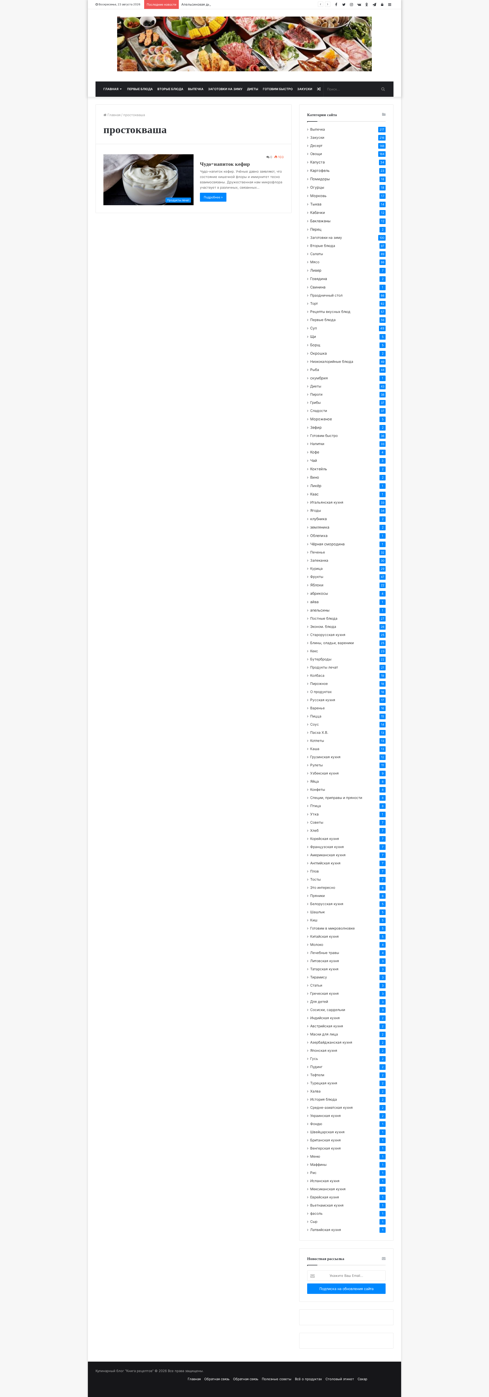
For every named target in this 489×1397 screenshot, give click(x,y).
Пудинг (316, 1067)
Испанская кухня (324, 1181)
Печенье (317, 552)
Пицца (315, 716)
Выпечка (195, 89)
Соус (314, 724)
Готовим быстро (278, 89)
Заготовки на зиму (225, 89)
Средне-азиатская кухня (331, 1107)
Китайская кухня (324, 936)
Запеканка (319, 560)
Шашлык (317, 912)
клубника (318, 519)
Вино (314, 477)
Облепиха (319, 535)
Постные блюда (323, 618)
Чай (313, 460)
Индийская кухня (325, 1018)
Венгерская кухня (325, 1148)
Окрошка (318, 353)
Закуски (304, 89)
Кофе (314, 452)
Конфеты (317, 789)
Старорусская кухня (327, 635)
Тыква (315, 204)
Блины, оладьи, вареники (332, 643)
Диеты (252, 89)
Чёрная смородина (327, 544)
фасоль (316, 1213)
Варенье (317, 708)
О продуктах (321, 692)
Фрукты (316, 577)
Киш (313, 920)
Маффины (318, 1165)
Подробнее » (213, 197)
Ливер (315, 270)
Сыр (313, 1222)
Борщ (315, 345)
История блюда (323, 1099)
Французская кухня (327, 847)
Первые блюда (140, 89)
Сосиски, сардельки (327, 1010)
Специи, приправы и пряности (336, 798)
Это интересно (322, 888)
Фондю (316, 1124)
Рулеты (316, 765)
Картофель (320, 170)
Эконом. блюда (323, 627)
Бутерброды (320, 659)
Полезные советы (276, 1379)
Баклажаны (320, 221)
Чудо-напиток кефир (225, 164)
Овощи (316, 154)
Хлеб (314, 830)
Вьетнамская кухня (327, 1205)
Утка (314, 814)
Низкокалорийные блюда (331, 361)
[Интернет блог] (244, 44)
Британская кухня (325, 1140)
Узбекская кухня (324, 773)
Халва (315, 1091)
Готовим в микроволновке (332, 928)
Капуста (317, 162)
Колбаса (317, 675)
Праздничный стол (326, 295)
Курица (316, 568)
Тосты (315, 879)
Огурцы (317, 187)
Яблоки (316, 585)
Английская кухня (325, 863)
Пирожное (319, 684)
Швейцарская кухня (327, 1132)
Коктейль (318, 469)
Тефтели (317, 1075)
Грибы (315, 402)
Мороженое (321, 419)
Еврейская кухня (324, 1197)
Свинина (317, 287)
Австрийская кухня (326, 1026)
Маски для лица (324, 1034)
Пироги (316, 394)
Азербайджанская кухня (331, 1042)
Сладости (318, 411)
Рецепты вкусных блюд (330, 312)
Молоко (316, 945)
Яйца (314, 781)
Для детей (319, 1002)
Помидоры (320, 179)
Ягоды (315, 510)
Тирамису (318, 977)
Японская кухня (323, 1050)
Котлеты (317, 741)
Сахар (362, 1379)
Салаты (316, 254)
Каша (314, 749)
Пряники (317, 896)
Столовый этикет (339, 1379)
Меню (315, 1156)
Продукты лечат (324, 667)
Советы (316, 822)
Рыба (314, 370)
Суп (313, 328)
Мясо (314, 262)
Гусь (314, 1059)
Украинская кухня (325, 1116)
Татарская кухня (324, 969)
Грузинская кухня (325, 757)
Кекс (314, 651)
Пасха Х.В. (319, 732)
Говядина (318, 278)
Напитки (317, 444)
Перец (315, 229)
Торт (314, 303)
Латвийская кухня (325, 1230)
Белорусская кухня (326, 904)
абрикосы (319, 593)
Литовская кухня (324, 961)
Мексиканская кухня (328, 1189)
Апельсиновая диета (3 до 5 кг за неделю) (216, 4)
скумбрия (319, 378)
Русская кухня (322, 700)
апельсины (320, 610)
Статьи (316, 985)
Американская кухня (328, 855)
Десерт (316, 146)
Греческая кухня (324, 993)
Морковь (318, 195)
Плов (314, 871)
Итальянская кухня (326, 502)
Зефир (316, 427)
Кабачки (317, 212)
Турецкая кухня (323, 1083)
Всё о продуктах (308, 1379)
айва (314, 602)
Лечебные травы (324, 953)
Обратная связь (216, 1379)
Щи (313, 336)
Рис (313, 1173)
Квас (314, 494)
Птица (315, 806)
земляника (319, 527)
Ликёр (315, 485)
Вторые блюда (170, 89)
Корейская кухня (324, 839)
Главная (110, 89)
